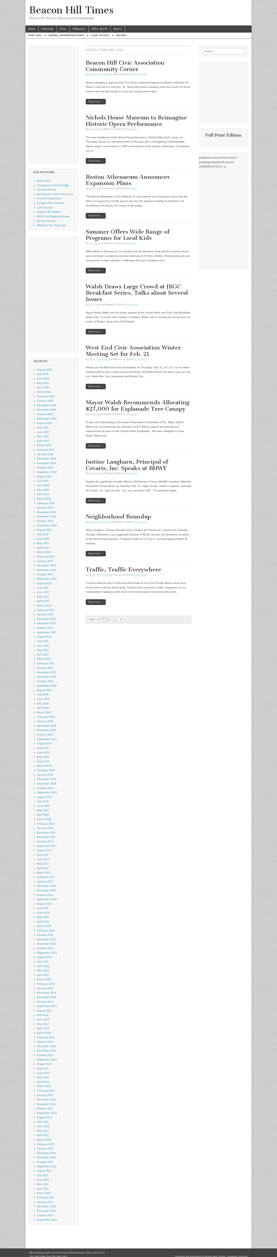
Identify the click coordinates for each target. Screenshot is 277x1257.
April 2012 (43, 1135)
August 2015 (44, 957)
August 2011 (44, 1170)
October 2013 (45, 1055)
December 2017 (46, 832)
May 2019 (43, 756)
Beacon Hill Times (71, 10)
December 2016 (46, 885)
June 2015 (43, 966)
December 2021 (46, 618)
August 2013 (44, 1063)
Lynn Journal (44, 207)
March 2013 (44, 1086)
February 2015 (46, 983)
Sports (118, 29)
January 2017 (45, 881)
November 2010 (46, 1210)
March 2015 (44, 979)
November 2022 (46, 569)
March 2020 (44, 712)
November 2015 (46, 943)
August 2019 (44, 743)
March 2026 (44, 391)
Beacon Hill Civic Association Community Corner (125, 66)
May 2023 (43, 543)
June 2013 (43, 1072)
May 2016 (43, 917)
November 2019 (46, 730)
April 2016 (43, 921)
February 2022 (46, 610)
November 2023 (46, 516)
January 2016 (45, 934)
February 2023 (46, 556)
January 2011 (45, 1201)
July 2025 (42, 427)
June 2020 (43, 698)
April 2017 (43, 868)
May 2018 (43, 810)
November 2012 (46, 1104)
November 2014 (46, 997)
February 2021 (46, 663)
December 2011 (46, 1153)
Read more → (95, 101)
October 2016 (45, 894)
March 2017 (44, 872)
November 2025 (46, 409)
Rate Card (34, 35)
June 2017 (43, 859)
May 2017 (43, 863)
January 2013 (45, 1095)
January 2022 (45, 614)
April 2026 (43, 387)
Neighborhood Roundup (118, 516)
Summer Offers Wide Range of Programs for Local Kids (127, 235)
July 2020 (42, 694)
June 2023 (43, 538)
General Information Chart (66, 35)
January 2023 (45, 561)
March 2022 (44, 605)
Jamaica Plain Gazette (50, 202)
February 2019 (46, 770)
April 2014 (43, 1028)
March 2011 (44, 1192)
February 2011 (45, 1197)
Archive (121, 35)
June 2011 (43, 1179)
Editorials (47, 29)
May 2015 (43, 970)
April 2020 (43, 707)
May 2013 (43, 1077)
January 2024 (45, 507)
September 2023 (47, 525)
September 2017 (47, 845)
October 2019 (45, 734)
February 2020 (46, 716)
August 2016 (44, 903)
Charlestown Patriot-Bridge (53, 185)
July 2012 (42, 1121)
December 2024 (46, 458)
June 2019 (43, 752)
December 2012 (46, 1099)
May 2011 (43, 1184)
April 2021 (43, 654)
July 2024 (42, 480)
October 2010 (45, 1215)
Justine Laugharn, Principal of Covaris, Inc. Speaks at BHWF (127, 465)
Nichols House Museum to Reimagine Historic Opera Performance (136, 120)
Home (31, 29)
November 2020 (46, 676)
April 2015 (43, 974)
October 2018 (45, 788)
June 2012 (43, 1126)
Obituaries (79, 29)
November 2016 (46, 890)
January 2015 (45, 988)
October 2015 (45, 948)
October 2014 (45, 1001)
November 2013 (46, 1050)
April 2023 (43, 547)
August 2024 (44, 476)
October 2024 (45, 467)
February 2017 (46, 877)
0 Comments (140, 74)
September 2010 (47, 1219)
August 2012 (44, 1117)
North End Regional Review (53, 216)
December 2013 (46, 1046)
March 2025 (44, 445)
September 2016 (47, 899)
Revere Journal (46, 220)
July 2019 (42, 747)
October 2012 (45, 1108)
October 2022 (45, 574)
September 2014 (47, 1006)
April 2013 (43, 1081)
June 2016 (43, 912)
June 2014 (43, 1019)
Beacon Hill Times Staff (100, 74)
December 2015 (46, 939)
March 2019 (44, 765)
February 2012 (46, 1144)
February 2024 (46, 503)
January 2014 (45, 1041)
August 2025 (44, 422)
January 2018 (45, 828)
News (63, 29)
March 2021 (44, 658)
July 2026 (42, 373)
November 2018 (46, 783)
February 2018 (46, 823)
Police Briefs (100, 29)
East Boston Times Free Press (55, 194)
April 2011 (43, 1188)
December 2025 (46, 405)
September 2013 (47, 1059)
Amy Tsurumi (95, 473)
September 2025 (47, 418)
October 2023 (45, 520)
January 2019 (45, 774)
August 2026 (44, 369)
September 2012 (47, 1112)
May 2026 (43, 383)
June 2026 (43, 378)
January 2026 (45, 400)
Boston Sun (44, 180)
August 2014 (44, 1010)
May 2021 (43, 649)
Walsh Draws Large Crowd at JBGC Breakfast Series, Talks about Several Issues (137, 293)
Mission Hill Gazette (48, 211)
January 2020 (45, 721)
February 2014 (46, 1037)
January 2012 (45, 1148)
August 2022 (44, 583)
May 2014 (43, 1023)
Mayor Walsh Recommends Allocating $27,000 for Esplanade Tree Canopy (137, 405)
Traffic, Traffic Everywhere (123, 569)
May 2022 (43, 596)
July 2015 (42, 961)
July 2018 (42, 801)
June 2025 (43, 432)
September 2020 (47, 685)
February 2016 (46, 930)
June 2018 (43, 805)
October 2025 (45, 414)
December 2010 (46, 1206)
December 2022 (46, 565)
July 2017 (42, 854)
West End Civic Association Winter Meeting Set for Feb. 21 (133, 350)
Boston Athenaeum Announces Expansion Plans (128, 180)
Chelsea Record (46, 189)
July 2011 (42, 1175)
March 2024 (44, 498)
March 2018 (44, 819)
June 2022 (43, 592)
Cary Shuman (95, 304)
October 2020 (45, 681)
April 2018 (43, 814)
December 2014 (46, 992)
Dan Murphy (95, 129)
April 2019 (43, 761)
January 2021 (45, 667)
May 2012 (43, 1130)
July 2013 (42, 1068)
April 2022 (43, 601)
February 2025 (46, 449)
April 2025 (43, 440)
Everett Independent (49, 198)
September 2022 (47, 578)
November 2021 (46, 623)
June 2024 (43, 485)
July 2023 (42, 534)
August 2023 (44, 529)
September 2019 (47, 739)
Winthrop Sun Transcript (51, 225)
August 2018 (44, 796)
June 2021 (43, 645)
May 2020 (43, 703)
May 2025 (43, 436)
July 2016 (42, 908)
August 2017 (44, 850)
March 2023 (44, 552)
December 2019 (46, 725)
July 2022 (42, 587)
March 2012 (44, 1139)
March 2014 (44, 1032)
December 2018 (46, 779)
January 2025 (45, 454)
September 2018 (47, 792)
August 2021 (44, 636)
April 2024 (43, 494)
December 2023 (46, 512)
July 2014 (42, 1014)
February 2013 (46, 1090)
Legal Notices (100, 35)
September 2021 (47, 632)
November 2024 (46, 463)
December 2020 (46, 672)
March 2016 (44, 925)
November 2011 (46, 1157)
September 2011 (47, 1166)
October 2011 (45, 1161)
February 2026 (46, 396)
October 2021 (45, 627)
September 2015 (47, 952)
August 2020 (44, 690)
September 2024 (47, 471)
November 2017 (46, 836)
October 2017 (45, 841)
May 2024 (43, 489)
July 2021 (42, 641)
